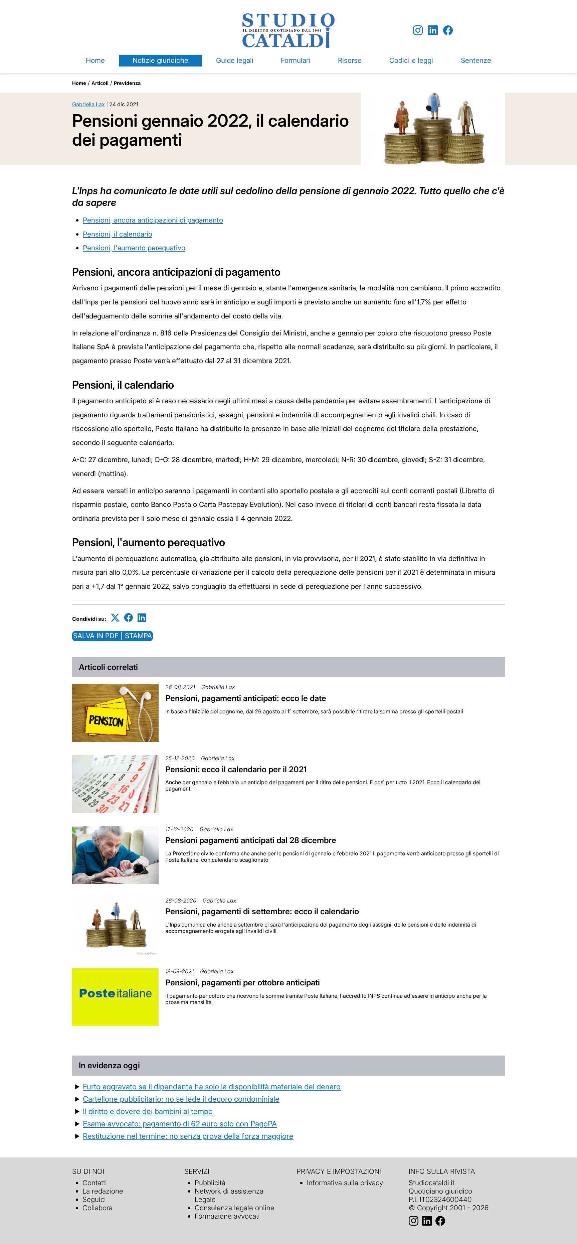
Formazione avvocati (227, 1216)
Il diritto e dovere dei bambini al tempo (148, 1111)
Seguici (94, 1199)
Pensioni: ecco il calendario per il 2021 (236, 769)
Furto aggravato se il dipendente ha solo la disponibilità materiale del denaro (212, 1086)
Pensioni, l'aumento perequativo (134, 248)
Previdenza (127, 83)
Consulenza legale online (234, 1208)
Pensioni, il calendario (117, 234)
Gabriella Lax (88, 104)
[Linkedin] (433, 30)
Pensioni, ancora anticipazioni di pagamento (153, 220)
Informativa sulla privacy (345, 1183)
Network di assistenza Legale (229, 1195)
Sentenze (476, 60)
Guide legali (234, 60)
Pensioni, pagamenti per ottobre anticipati (242, 982)
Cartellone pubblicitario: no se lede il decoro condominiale (181, 1098)
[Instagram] (418, 30)
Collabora (97, 1208)
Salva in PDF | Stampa (112, 636)
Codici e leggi (411, 60)
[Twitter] (115, 617)
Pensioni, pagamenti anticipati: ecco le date (245, 698)
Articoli (100, 83)
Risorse (350, 60)
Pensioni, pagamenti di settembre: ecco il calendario (262, 911)
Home (95, 60)
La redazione (102, 1191)
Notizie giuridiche (160, 60)
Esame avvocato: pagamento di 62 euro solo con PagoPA (180, 1123)
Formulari (295, 60)
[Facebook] (448, 30)
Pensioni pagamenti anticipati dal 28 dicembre (250, 840)
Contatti (94, 1183)
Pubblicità (210, 1183)
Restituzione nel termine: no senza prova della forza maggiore (188, 1135)
